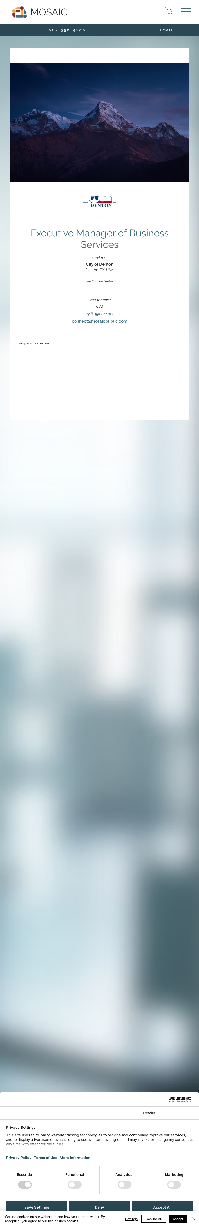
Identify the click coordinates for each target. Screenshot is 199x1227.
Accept (178, 1218)
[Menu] (186, 11)
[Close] (193, 1218)
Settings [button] (131, 1218)
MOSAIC (48, 12)
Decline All (154, 1218)
